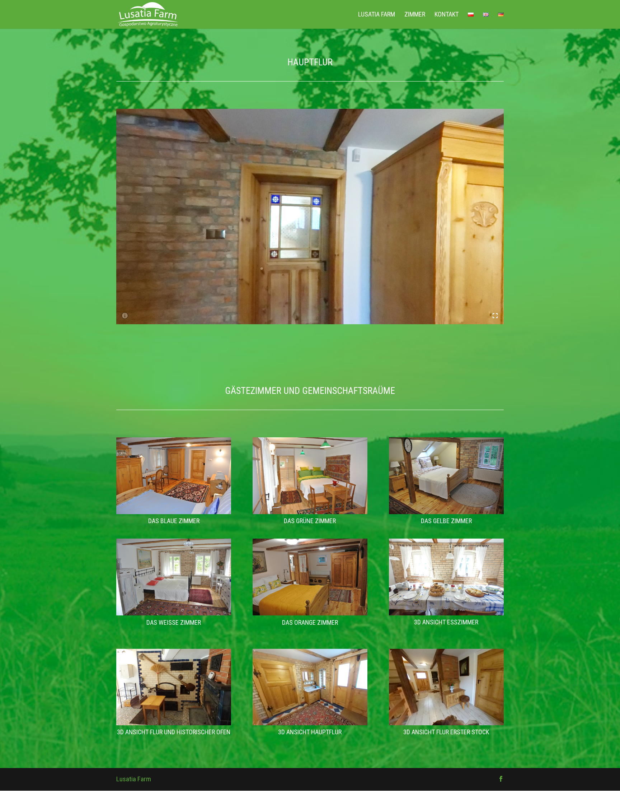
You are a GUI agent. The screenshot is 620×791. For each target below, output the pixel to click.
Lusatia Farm (376, 15)
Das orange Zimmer (310, 622)
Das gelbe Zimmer (446, 521)
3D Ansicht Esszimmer (446, 622)
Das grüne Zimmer (310, 521)
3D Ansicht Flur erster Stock (446, 732)
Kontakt (447, 15)
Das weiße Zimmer (173, 622)
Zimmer (414, 15)
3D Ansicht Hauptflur (310, 732)
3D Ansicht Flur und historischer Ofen (173, 732)
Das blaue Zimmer (173, 521)
